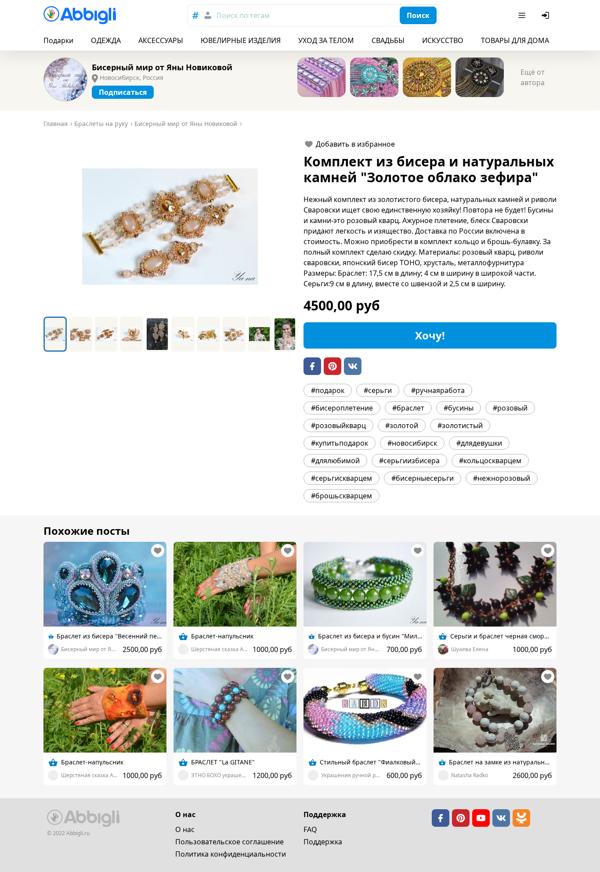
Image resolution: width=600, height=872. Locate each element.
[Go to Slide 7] (208, 334)
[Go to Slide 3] (106, 334)
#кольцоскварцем (490, 460)
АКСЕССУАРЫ (160, 40)
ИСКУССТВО (442, 40)
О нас (185, 829)
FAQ (310, 829)
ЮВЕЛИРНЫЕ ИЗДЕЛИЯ (241, 40)
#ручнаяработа (438, 390)
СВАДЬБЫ (388, 40)
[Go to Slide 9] (259, 334)
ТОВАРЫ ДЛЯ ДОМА (515, 40)
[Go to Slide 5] (157, 334)
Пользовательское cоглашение (229, 842)
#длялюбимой (335, 460)
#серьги (378, 390)
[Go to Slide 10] (284, 334)
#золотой (401, 425)
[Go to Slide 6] (183, 334)
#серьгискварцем (341, 478)
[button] (169, 226)
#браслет (408, 408)
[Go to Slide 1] (55, 334)
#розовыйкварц (338, 425)
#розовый (510, 408)
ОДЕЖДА (106, 40)
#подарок (327, 390)
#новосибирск (412, 443)
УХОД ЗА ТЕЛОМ (326, 40)
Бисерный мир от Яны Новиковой (162, 67)
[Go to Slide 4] (131, 334)
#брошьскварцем (341, 496)
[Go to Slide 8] (234, 334)
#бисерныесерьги (422, 478)
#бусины (458, 408)
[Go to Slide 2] (80, 334)
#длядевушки (479, 443)
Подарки (58, 40)
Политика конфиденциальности (230, 854)
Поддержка (323, 842)
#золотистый (460, 425)
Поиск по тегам (243, 15)
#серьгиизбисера (409, 460)
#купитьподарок (339, 443)
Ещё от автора (532, 77)
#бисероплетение (342, 408)
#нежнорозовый (501, 478)
